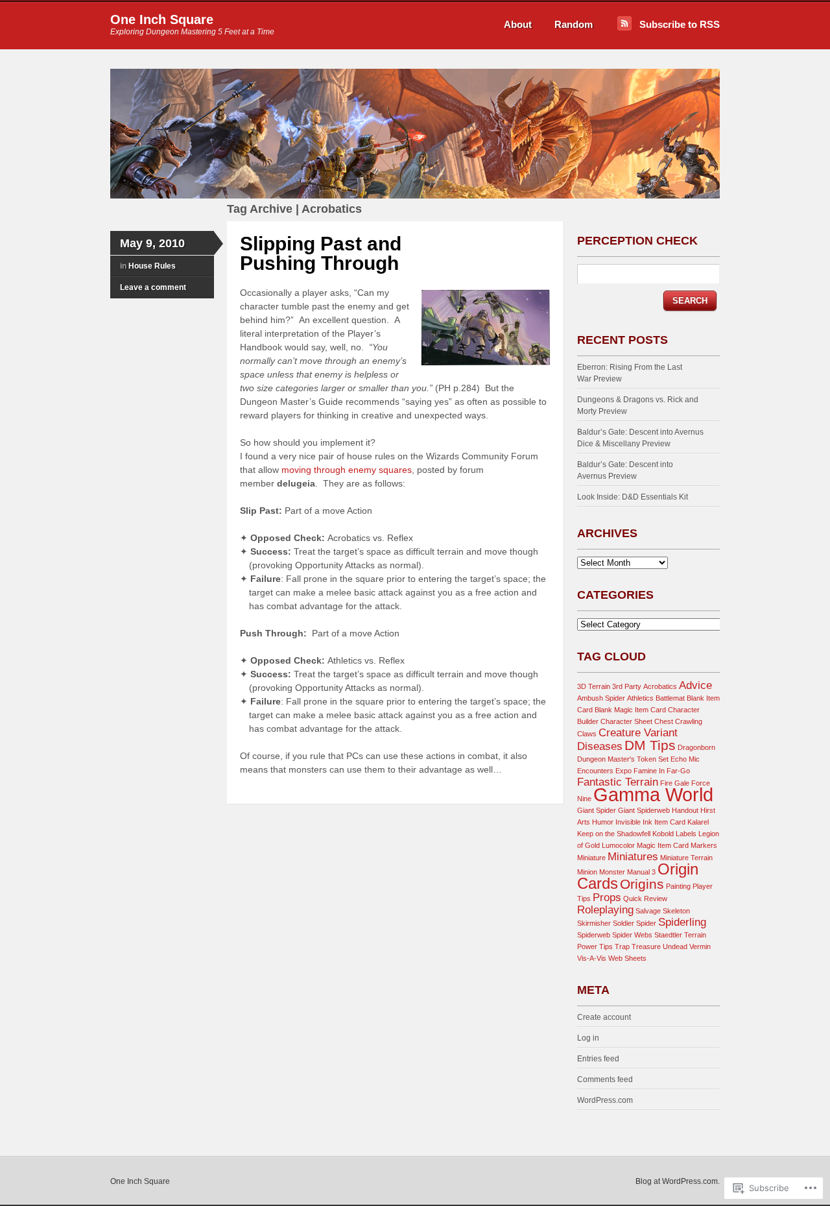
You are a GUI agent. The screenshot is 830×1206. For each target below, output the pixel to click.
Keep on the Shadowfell (613, 834)
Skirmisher (594, 923)
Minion (587, 872)
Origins (642, 883)
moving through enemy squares (346, 469)
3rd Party (626, 686)
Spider (646, 923)
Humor (602, 822)
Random (573, 24)
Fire (666, 783)
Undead (675, 946)
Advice (695, 685)
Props (607, 897)
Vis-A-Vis (591, 958)
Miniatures (633, 856)
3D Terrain (593, 686)
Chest (663, 721)
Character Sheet (626, 721)
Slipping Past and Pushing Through (320, 253)
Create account (604, 1017)
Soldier (623, 923)
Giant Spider (596, 810)
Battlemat (670, 698)
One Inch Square (161, 19)
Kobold (663, 834)
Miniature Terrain (686, 858)
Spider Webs (632, 935)
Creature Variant (638, 733)
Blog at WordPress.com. (677, 1181)
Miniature (591, 858)
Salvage (648, 911)
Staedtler (668, 935)
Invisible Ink (633, 822)
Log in (588, 1038)
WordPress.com (605, 1100)
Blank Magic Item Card (630, 710)
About (518, 24)
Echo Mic (685, 759)
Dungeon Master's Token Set (623, 759)
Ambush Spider (601, 698)
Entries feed (598, 1058)
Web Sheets (627, 958)
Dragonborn (696, 747)
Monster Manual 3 (627, 872)
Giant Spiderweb (644, 810)
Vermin (700, 946)
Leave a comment (153, 287)
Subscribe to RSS (679, 24)
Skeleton (676, 911)
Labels (686, 834)
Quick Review (645, 898)
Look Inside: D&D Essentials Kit (632, 496)
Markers (704, 845)
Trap (622, 946)
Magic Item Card (663, 845)
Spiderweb (593, 935)
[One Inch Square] (415, 195)
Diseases (599, 746)
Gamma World (653, 794)
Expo (623, 771)
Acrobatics (660, 686)
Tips (606, 946)
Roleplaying (605, 910)
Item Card (669, 822)
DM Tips (650, 745)
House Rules (152, 266)
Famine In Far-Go (662, 771)
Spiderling (682, 922)
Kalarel (698, 822)
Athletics (640, 698)
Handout (685, 810)
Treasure (646, 946)
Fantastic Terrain (617, 782)
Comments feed (605, 1079)
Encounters (595, 771)
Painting (678, 886)
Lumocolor (618, 845)
